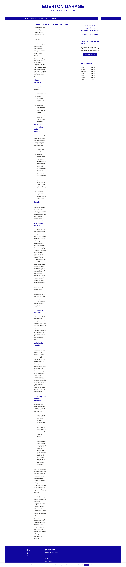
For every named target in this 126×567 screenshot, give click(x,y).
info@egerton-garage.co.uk (90, 30)
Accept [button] (86, 565)
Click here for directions (90, 34)
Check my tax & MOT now (90, 54)
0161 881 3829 (90, 26)
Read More (92, 565)
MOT (47, 18)
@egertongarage (33, 550)
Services (41, 18)
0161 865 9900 (90, 28)
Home (26, 18)
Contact (54, 18)
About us (33, 18)
